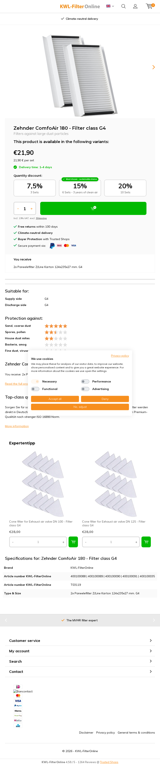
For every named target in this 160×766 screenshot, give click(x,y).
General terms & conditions (136, 732)
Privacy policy (105, 732)
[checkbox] (35, 381)
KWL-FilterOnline (86, 751)
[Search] (123, 6)
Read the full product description (27, 384)
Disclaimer (86, 732)
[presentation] (40, 18)
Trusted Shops (109, 762)
